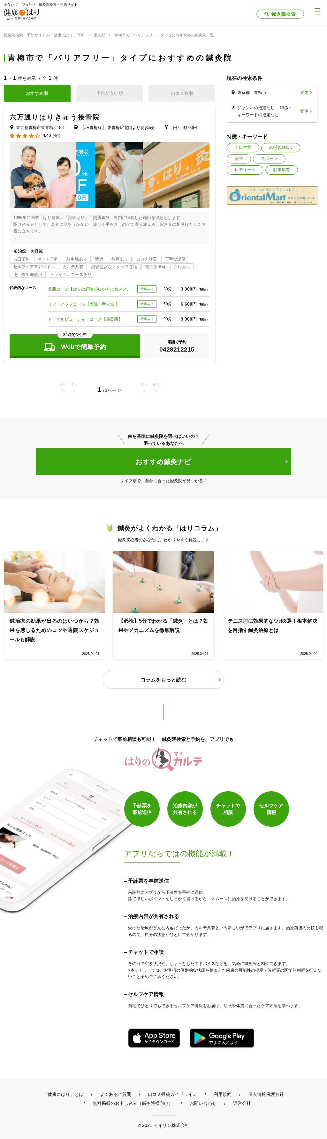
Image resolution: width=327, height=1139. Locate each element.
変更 (304, 92)
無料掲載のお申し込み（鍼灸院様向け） (133, 1103)
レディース (245, 169)
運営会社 (242, 1103)
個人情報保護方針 (266, 1094)
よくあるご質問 (115, 1094)
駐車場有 (281, 169)
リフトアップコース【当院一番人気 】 (84, 304)
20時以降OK (280, 147)
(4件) (57, 136)
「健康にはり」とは (63, 1094)
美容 (239, 158)
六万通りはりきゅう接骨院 (55, 117)
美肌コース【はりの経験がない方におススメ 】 (90, 289)
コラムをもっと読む (163, 679)
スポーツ (269, 158)
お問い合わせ (203, 1103)
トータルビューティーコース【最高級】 (85, 319)
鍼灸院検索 (283, 14)
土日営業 (243, 147)
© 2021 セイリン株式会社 (163, 1125)
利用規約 (223, 1094)
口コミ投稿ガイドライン (172, 1094)
